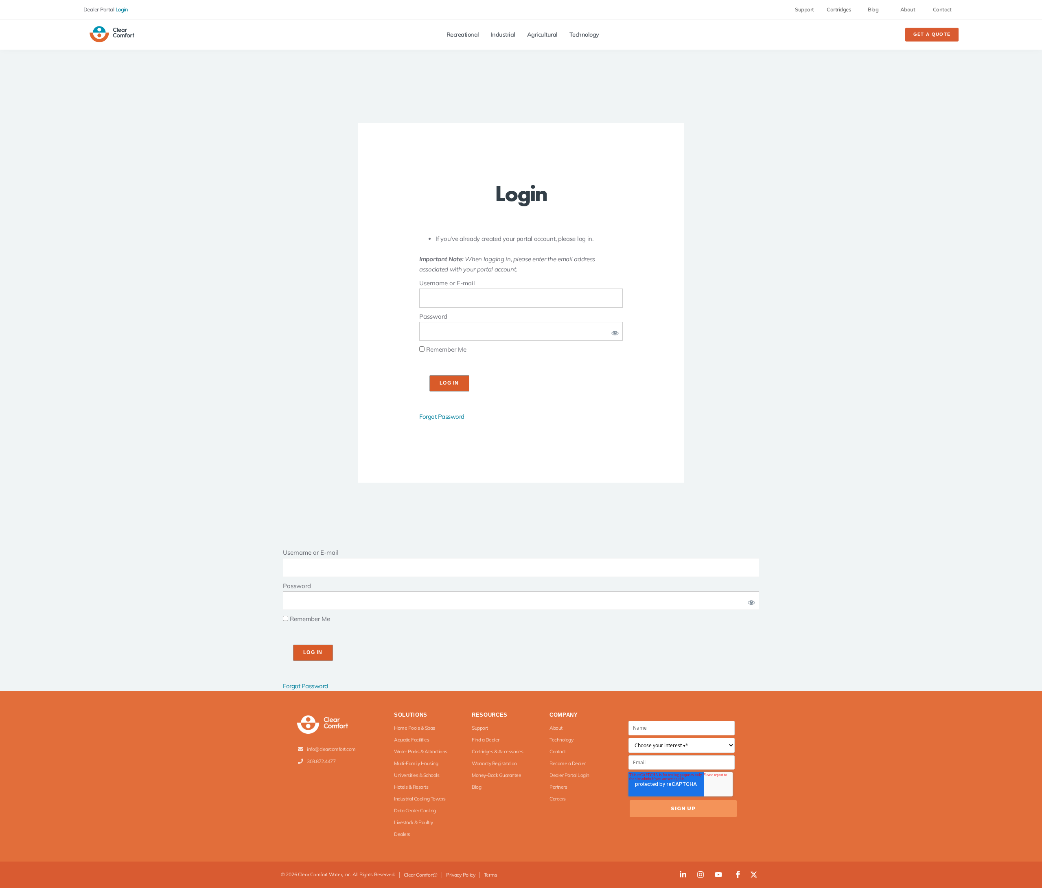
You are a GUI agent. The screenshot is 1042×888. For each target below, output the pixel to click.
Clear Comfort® (421, 875)
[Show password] (613, 331)
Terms (490, 875)
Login (122, 9)
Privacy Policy (460, 875)
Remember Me (445, 349)
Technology (584, 34)
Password (433, 316)
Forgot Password (441, 416)
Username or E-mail (447, 283)
